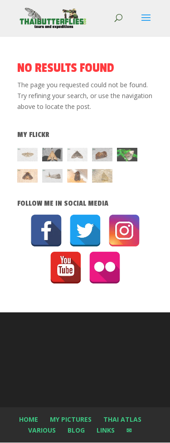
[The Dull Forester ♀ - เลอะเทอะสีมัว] (102, 177)
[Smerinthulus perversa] (52, 156)
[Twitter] (85, 230)
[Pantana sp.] (52, 177)
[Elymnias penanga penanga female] (127, 156)
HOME (28, 419)
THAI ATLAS (122, 419)
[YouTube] (65, 267)
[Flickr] (104, 267)
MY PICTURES (71, 419)
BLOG (76, 430)
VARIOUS (42, 430)
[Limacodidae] (102, 156)
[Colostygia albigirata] (77, 156)
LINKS (106, 430)
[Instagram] (124, 230)
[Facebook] (46, 230)
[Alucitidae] (27, 156)
